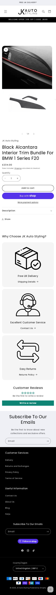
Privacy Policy (12, 472)
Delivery (9, 460)
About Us (9, 501)
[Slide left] (22, 134)
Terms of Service (13, 478)
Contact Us (26, 328)
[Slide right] (34, 134)
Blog (7, 508)
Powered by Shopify (38, 588)
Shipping (17, 168)
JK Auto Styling (23, 588)
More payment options (28, 202)
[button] (5, 11)
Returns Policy (27, 374)
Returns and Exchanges (17, 466)
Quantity (6, 173)
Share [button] (8, 219)
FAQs (7, 514)
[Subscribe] (48, 441)
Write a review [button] (28, 403)
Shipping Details (26, 281)
